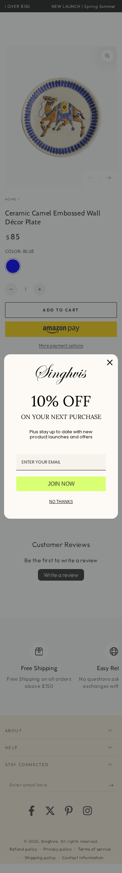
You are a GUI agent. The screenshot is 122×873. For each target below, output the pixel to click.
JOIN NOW (61, 484)
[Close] (110, 362)
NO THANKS (61, 501)
